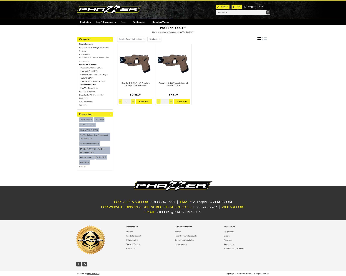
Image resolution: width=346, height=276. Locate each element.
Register (224, 6)
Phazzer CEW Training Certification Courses (94, 49)
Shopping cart (229, 244)
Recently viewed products (186, 236)
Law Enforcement (133, 236)
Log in (238, 6)
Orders (227, 236)
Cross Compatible (86, 120)
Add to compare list (150, 47)
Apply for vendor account (234, 248)
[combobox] (133, 39)
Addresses (228, 240)
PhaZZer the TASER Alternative (92, 150)
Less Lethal (99, 120)
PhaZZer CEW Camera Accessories (94, 58)
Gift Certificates (86, 102)
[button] (133, 101)
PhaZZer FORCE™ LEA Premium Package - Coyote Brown (135, 84)
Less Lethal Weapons (88, 64)
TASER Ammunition (87, 157)
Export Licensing (86, 44)
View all (82, 166)
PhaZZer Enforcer (89, 130)
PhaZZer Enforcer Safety (89, 144)
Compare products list (184, 240)
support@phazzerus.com (179, 212)
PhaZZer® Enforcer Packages (92, 81)
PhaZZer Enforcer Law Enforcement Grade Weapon (94, 136)
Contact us (130, 248)
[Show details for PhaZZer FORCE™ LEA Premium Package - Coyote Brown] (135, 61)
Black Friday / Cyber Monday (91, 95)
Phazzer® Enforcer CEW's (91, 68)
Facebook (78, 264)
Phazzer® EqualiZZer (89, 71)
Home (154, 32)
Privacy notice (132, 240)
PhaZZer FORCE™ (88, 85)
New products (181, 244)
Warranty (83, 105)
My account (229, 232)
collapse (95, 39)
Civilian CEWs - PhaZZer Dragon (94, 74)
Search (268, 12)
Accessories (84, 61)
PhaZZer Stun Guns (87, 91)
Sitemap (129, 232)
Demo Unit (83, 98)
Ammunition (84, 54)
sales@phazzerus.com (211, 202)
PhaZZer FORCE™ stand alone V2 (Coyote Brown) (173, 84)
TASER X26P (84, 162)
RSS (84, 264)
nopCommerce (93, 273)
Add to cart (144, 101)
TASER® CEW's (86, 78)
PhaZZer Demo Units (89, 88)
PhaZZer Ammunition (87, 125)
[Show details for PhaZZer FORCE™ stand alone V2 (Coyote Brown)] (173, 61)
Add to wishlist (150, 52)
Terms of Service (133, 244)
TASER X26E (101, 157)
